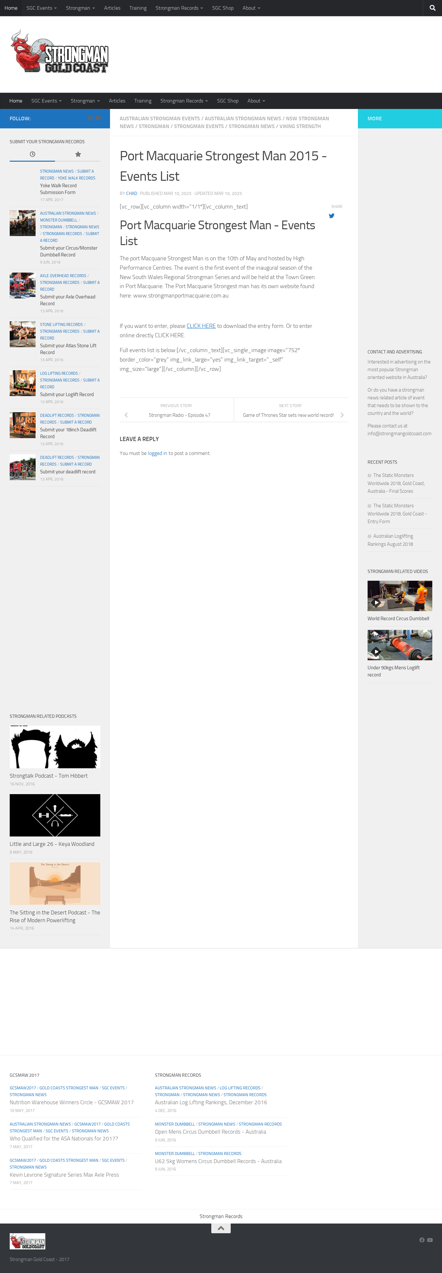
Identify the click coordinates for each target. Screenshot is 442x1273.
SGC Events (39, 8)
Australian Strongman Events (160, 118)
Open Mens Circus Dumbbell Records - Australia (210, 1131)
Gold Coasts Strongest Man (68, 1087)
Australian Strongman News (243, 118)
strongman (154, 126)
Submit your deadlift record (67, 472)
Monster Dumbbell (58, 220)
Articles (112, 8)
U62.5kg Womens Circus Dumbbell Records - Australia (218, 1161)
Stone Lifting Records (61, 324)
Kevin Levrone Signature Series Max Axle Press (64, 1174)
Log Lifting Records (59, 373)
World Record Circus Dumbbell (398, 618)
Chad (131, 193)
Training (138, 8)
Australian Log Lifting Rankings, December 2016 (211, 1102)
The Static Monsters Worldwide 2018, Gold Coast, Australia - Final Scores (396, 483)
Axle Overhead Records (63, 276)
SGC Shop (223, 8)
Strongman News (252, 126)
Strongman (78, 8)
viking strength (300, 126)
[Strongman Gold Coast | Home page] (59, 51)
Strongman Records (177, 8)
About (249, 8)
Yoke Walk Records (76, 178)
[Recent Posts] (32, 155)
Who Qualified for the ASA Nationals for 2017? (64, 1138)
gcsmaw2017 (23, 1087)
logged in (157, 453)
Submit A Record (76, 422)
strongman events (199, 126)
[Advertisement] (314, 66)
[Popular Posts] (77, 155)
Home (11, 8)
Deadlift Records (57, 415)
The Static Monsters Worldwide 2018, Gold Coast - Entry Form (397, 513)
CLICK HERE (201, 325)
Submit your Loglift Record (67, 394)
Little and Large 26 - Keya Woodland (52, 844)
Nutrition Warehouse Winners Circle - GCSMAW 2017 (72, 1102)
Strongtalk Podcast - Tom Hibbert (49, 775)
